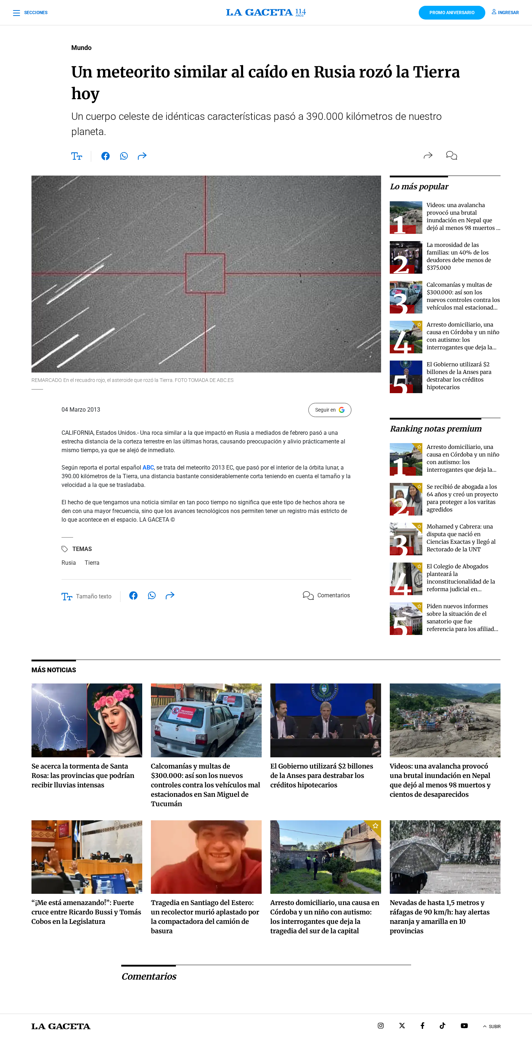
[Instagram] (381, 1026)
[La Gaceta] (266, 13)
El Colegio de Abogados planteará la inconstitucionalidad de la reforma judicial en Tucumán (461, 581)
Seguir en (325, 410)
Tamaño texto (93, 596)
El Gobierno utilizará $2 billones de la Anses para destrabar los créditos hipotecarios (321, 775)
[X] (402, 1026)
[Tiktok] (443, 1026)
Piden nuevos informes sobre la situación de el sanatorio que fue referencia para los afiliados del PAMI (463, 621)
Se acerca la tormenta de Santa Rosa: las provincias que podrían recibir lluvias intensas (82, 775)
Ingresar (508, 12)
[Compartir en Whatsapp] (124, 157)
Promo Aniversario (452, 12)
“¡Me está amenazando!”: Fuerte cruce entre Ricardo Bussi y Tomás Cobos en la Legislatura (86, 912)
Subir (495, 1026)
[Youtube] (464, 1026)
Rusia (69, 562)
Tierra (92, 562)
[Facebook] (423, 1026)
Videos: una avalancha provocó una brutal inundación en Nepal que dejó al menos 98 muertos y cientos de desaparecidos (463, 220)
